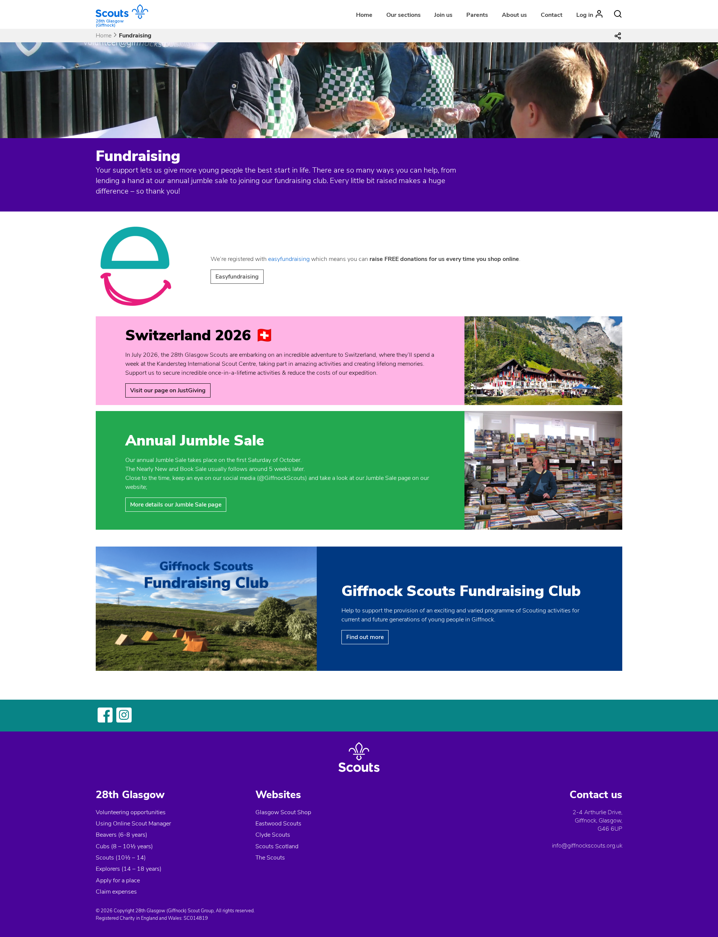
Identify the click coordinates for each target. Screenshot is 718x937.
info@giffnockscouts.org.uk (587, 846)
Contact (551, 15)
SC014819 (196, 918)
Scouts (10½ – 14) (121, 858)
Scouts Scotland (276, 846)
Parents (477, 15)
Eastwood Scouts (278, 823)
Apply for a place (118, 880)
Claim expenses (116, 892)
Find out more (365, 637)
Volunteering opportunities (131, 812)
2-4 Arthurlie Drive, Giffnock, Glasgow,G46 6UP (597, 820)
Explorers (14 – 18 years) (129, 869)
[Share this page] (618, 35)
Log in (584, 15)
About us (514, 15)
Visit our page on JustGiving (168, 390)
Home (364, 15)
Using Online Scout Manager (133, 823)
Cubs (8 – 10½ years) (124, 846)
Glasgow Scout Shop (283, 812)
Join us (443, 15)
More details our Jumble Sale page (175, 505)
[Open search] (617, 13)
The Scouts (270, 858)
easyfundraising (289, 259)
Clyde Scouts (272, 835)
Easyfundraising (237, 277)
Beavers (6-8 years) (121, 835)
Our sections (403, 15)
